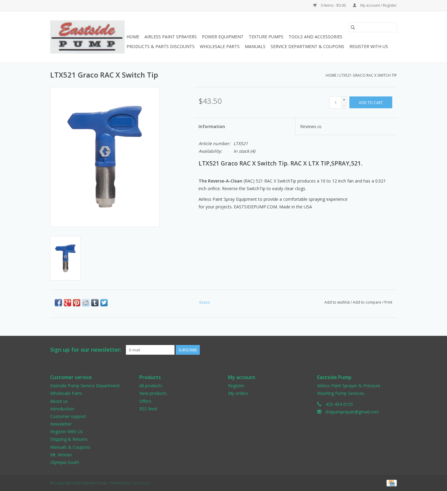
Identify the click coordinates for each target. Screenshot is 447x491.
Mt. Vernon (61, 455)
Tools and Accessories (315, 37)
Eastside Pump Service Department (85, 385)
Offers (145, 401)
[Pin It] (76, 302)
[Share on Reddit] (85, 302)
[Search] (352, 27)
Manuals (255, 46)
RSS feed (148, 409)
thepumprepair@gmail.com (352, 412)
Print (388, 302)
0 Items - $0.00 (333, 5)
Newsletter (61, 424)
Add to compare (367, 302)
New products (153, 393)
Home (132, 37)
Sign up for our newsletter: (85, 349)
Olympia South (64, 462)
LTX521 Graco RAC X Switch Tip (368, 75)
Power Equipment (223, 37)
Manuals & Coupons (70, 447)
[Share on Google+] (67, 302)
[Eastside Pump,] (87, 37)
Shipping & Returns (69, 439)
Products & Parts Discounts (160, 46)
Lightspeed (141, 483)
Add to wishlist (337, 302)
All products (150, 385)
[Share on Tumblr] (95, 302)
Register (236, 385)
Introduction (62, 409)
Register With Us (368, 46)
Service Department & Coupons (307, 46)
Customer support (68, 416)
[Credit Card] (390, 482)
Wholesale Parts (220, 46)
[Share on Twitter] (104, 302)
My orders (238, 393)
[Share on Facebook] (58, 302)
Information (212, 126)
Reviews (310, 126)
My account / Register (378, 5)
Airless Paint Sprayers (170, 37)
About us (59, 401)
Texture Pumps (266, 37)
